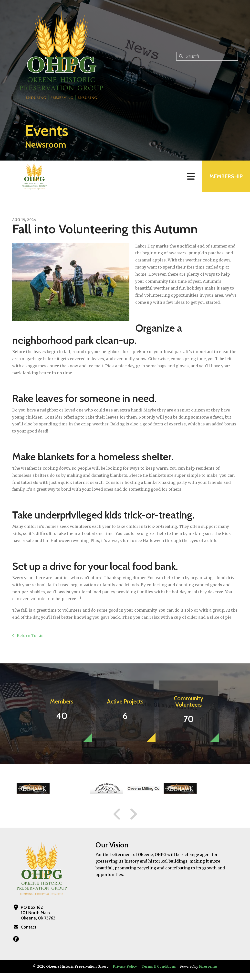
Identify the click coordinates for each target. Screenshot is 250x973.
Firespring (208, 966)
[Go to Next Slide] (133, 814)
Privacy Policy (125, 966)
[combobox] (207, 56)
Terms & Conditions (159, 966)
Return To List (30, 635)
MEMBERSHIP (226, 176)
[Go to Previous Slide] (117, 814)
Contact (28, 927)
